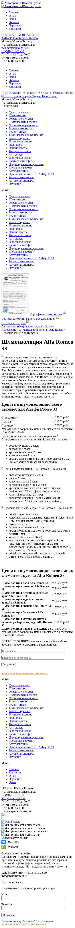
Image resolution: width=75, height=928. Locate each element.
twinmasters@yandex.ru (15, 47)
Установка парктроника (23, 125)
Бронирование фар (20, 161)
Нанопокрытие (18, 147)
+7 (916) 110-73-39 (12, 51)
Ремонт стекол (18, 131)
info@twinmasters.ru (13, 798)
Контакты (15, 28)
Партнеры (15, 25)
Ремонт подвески (19, 138)
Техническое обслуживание (26, 134)
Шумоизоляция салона (23, 121)
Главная (14, 12)
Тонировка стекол (20, 151)
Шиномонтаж (17, 115)
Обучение (15, 183)
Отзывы (14, 22)
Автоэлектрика (18, 170)
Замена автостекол (20, 128)
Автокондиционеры (21, 180)
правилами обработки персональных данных (24, 673)
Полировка (16, 144)
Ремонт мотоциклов (21, 177)
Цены (12, 18)
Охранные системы (21, 118)
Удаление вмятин (19, 112)
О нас (12, 15)
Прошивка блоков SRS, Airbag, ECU (31, 174)
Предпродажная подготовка (26, 164)
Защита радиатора (20, 157)
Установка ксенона (20, 141)
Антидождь (16, 154)
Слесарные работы (20, 167)
